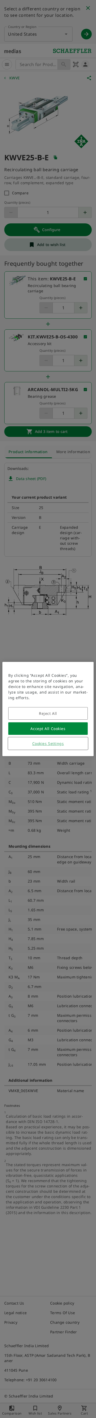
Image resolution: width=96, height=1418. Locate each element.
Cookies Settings (48, 743)
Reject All (48, 713)
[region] (48, 709)
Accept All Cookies (47, 728)
